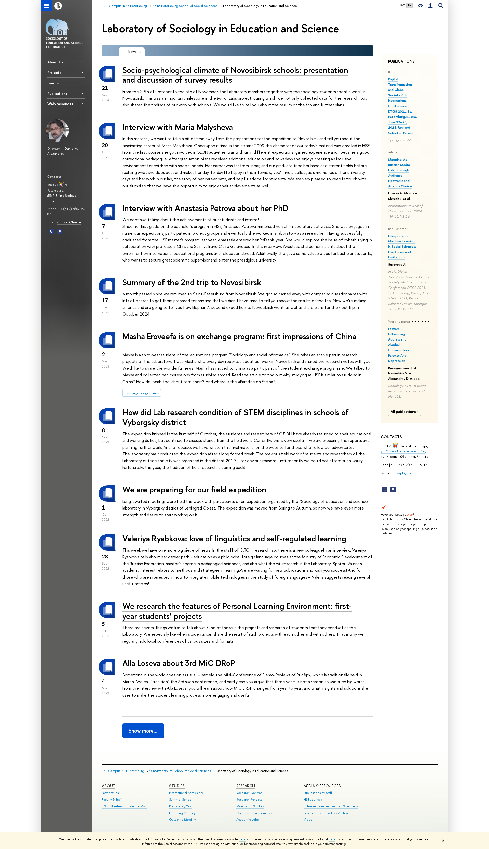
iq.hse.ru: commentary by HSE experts (331, 806)
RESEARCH (245, 785)
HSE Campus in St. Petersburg (123, 771)
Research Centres (249, 793)
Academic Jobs (247, 819)
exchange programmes (141, 392)
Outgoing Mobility (182, 819)
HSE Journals (313, 799)
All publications (403, 411)
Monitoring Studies (250, 806)
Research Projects (249, 799)
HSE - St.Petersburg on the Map (124, 806)
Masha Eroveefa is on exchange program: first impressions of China (239, 336)
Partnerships (110, 793)
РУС (402, 5)
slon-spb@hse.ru (69, 222)
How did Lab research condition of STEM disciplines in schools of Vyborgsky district (235, 417)
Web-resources (60, 103)
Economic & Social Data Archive (326, 813)
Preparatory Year (180, 806)
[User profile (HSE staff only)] (430, 5)
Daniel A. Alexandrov (62, 151)
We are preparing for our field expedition (194, 489)
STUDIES (177, 785)
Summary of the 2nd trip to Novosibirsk (191, 282)
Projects (54, 72)
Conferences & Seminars (254, 813)
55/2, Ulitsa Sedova (61, 195)
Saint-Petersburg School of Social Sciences (180, 771)
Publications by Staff (318, 793)
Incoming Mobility (182, 813)
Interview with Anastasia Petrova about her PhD (205, 208)
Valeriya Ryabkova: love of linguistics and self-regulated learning (234, 538)
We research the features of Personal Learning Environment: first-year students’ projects (237, 610)
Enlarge (53, 201)
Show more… (143, 730)
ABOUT (108, 785)
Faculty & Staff (112, 799)
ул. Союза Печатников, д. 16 (403, 451)
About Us (55, 62)
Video (308, 819)
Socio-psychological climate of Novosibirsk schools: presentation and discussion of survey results (235, 74)
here (242, 839)
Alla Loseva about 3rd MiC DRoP (178, 663)
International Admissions (186, 793)
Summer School (180, 799)
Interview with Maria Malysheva (177, 127)
